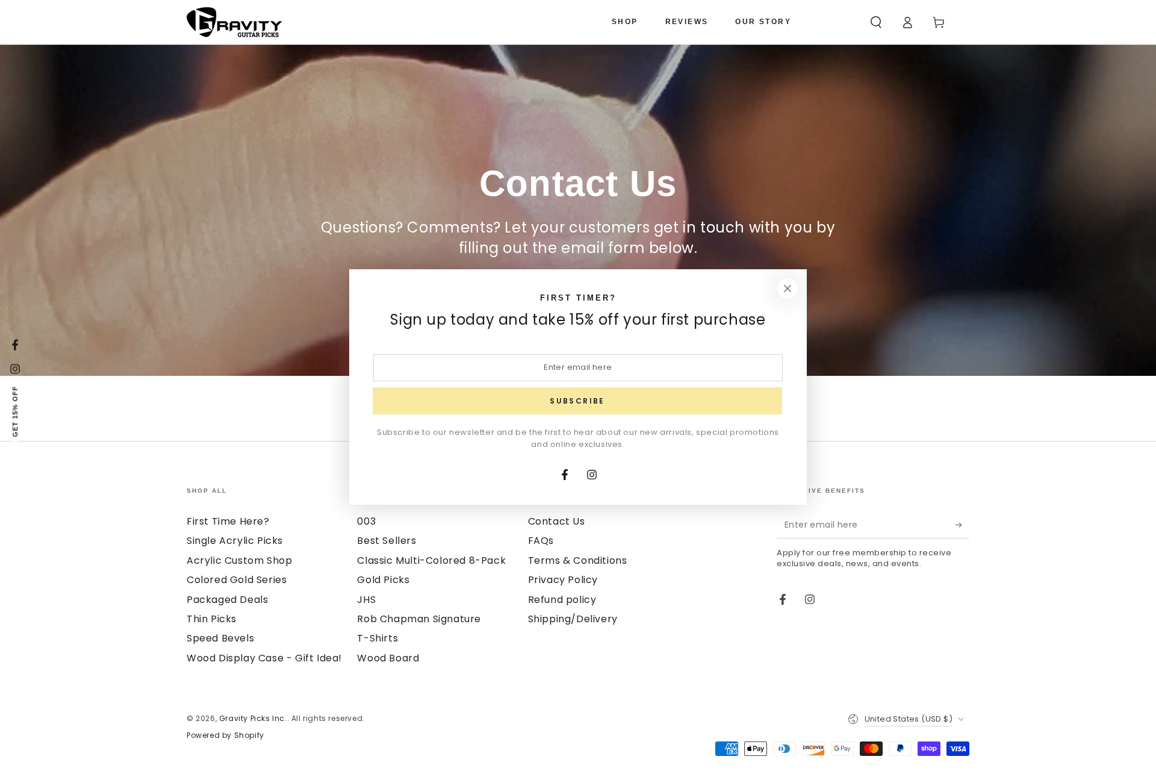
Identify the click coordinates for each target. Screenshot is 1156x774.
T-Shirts (377, 638)
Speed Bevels (220, 638)
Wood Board (388, 658)
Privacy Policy (563, 580)
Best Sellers (386, 541)
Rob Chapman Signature (419, 619)
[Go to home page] (234, 22)
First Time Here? (228, 521)
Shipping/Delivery (573, 619)
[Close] (787, 288)
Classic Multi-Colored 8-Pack (431, 560)
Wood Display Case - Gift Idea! (264, 658)
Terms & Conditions (577, 560)
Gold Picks (383, 580)
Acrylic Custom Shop (239, 560)
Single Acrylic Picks (235, 541)
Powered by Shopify (225, 735)
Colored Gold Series (237, 580)
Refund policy (562, 600)
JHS (366, 600)
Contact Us (556, 521)
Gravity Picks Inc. (253, 718)
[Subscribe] (962, 524)
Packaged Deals (227, 600)
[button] (876, 22)
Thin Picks (212, 619)
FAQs (541, 541)
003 (366, 521)
